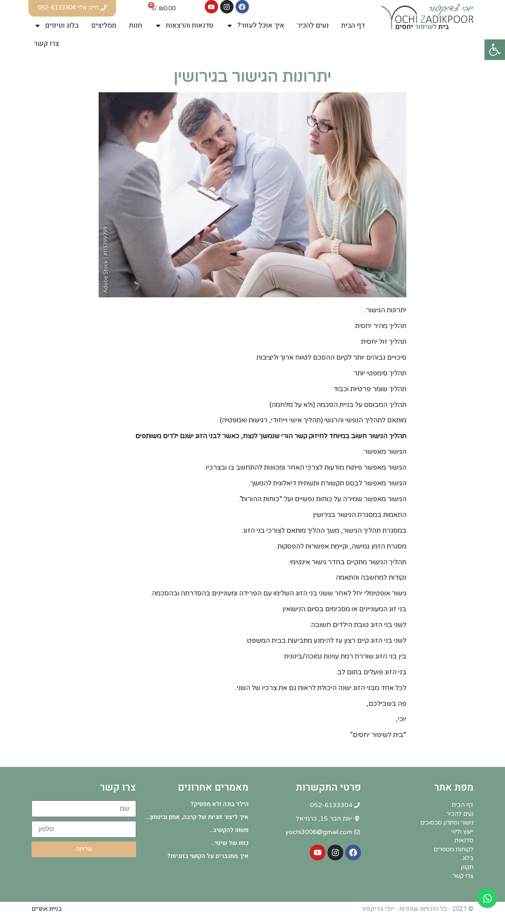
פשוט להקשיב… (229, 830)
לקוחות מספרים (453, 849)
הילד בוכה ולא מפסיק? (220, 804)
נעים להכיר (313, 25)
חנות (135, 25)
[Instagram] (227, 6)
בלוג (467, 858)
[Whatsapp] (487, 898)
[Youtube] (211, 6)
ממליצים (103, 25)
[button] (494, 49)
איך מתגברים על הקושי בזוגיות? (208, 856)
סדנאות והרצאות (189, 25)
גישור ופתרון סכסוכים (446, 822)
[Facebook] (242, 6)
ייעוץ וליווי (462, 831)
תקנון (467, 867)
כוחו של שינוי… (230, 843)
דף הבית (353, 25)
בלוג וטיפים (62, 25)
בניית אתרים (47, 909)
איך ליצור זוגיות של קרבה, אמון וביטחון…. (197, 817)
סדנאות (463, 840)
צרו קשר (46, 43)
